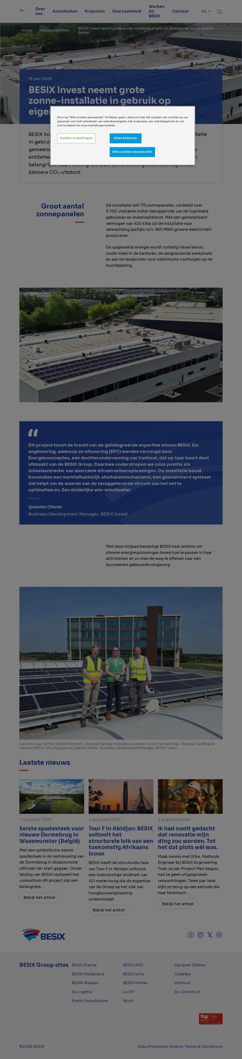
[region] (122, 135)
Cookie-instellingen (76, 138)
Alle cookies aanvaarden (132, 152)
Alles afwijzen (125, 138)
